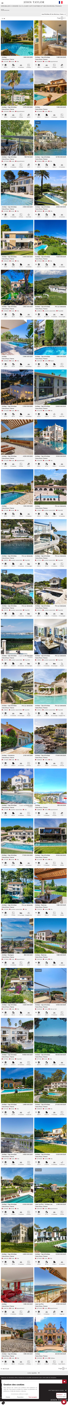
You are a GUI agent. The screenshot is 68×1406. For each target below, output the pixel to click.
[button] (4, 1403)
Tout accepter (33, 1397)
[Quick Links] (39, 1373)
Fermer (8, 1397)
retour (6, 1369)
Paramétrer (20, 1397)
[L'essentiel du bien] (2, 65)
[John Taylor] (34, 2)
